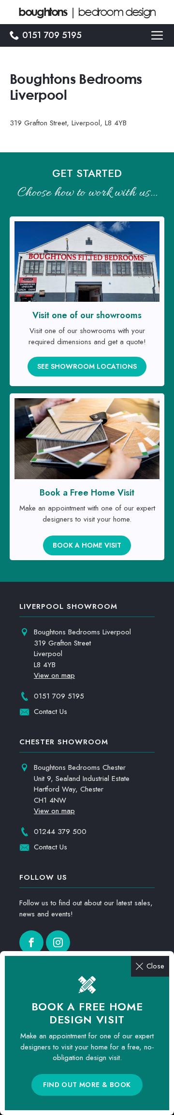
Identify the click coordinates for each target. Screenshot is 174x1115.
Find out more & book (86, 1084)
